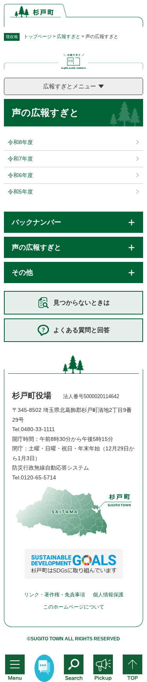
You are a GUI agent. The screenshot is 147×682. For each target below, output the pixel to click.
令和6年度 (20, 175)
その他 (22, 272)
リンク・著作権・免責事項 (54, 595)
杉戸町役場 (31, 395)
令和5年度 (20, 191)
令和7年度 (20, 158)
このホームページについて (73, 607)
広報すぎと (68, 36)
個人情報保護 (108, 595)
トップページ (38, 36)
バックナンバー (36, 222)
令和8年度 (20, 142)
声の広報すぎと (36, 247)
